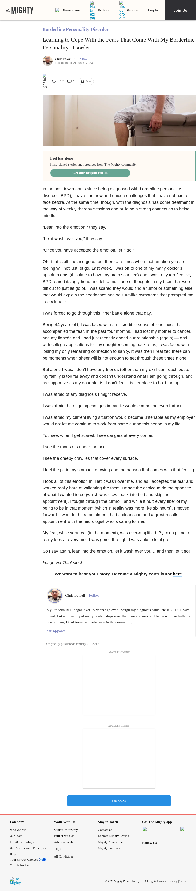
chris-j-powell (57, 631)
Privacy (173, 881)
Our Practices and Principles (28, 848)
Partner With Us (64, 835)
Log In (153, 10)
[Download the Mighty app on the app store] (160, 832)
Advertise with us (65, 842)
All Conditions (63, 856)
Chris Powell (64, 59)
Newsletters (71, 10)
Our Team (16, 835)
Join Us (180, 10)
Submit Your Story (66, 830)
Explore (103, 10)
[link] (19, 10)
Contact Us (105, 830)
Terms (182, 881)
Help (13, 854)
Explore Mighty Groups (113, 835)
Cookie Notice (19, 865)
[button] (82, 59)
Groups (132, 10)
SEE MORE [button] (119, 800)
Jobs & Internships (22, 842)
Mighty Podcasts (109, 848)
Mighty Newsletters (110, 842)
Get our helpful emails (90, 173)
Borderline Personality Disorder (76, 29)
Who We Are (18, 830)
